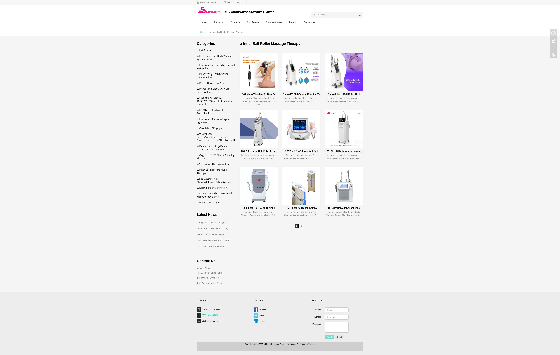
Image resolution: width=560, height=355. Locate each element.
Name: (318, 310)
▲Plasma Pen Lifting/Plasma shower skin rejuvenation (212, 147)
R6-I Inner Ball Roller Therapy (259, 208)
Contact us (309, 22)
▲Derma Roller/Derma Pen (212, 187)
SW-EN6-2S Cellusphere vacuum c (344, 151)
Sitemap (311, 344)
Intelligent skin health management (213, 222)
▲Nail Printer (204, 50)
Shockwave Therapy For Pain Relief (213, 240)
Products (235, 22)
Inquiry (292, 22)
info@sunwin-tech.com (238, 2)
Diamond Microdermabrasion (210, 234)
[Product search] (359, 15)
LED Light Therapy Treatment (210, 246)
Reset (339, 337)
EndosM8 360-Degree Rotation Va (301, 94)
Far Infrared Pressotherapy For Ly (212, 228)
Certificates (253, 22)
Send (329, 337)
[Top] (553, 56)
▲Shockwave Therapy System (213, 164)
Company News (274, 22)
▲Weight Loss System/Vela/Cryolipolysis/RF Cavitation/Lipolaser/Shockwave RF (216, 137)
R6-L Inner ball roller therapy (301, 208)
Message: (316, 324)
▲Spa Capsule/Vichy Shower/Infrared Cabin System (213, 180)
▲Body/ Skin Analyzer (209, 202)
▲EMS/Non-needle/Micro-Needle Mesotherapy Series (215, 195)
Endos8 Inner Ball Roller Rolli (344, 94)
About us (218, 22)
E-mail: (317, 317)
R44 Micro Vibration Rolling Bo (259, 94)
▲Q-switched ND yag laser (211, 128)
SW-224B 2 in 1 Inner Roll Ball (301, 151)
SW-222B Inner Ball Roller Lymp (258, 151)
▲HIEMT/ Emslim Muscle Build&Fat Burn (210, 111)
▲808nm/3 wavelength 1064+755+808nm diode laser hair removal (215, 101)
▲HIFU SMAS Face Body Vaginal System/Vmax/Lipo (214, 57)
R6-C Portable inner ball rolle (344, 208)
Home (203, 22)
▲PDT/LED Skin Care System (212, 83)
